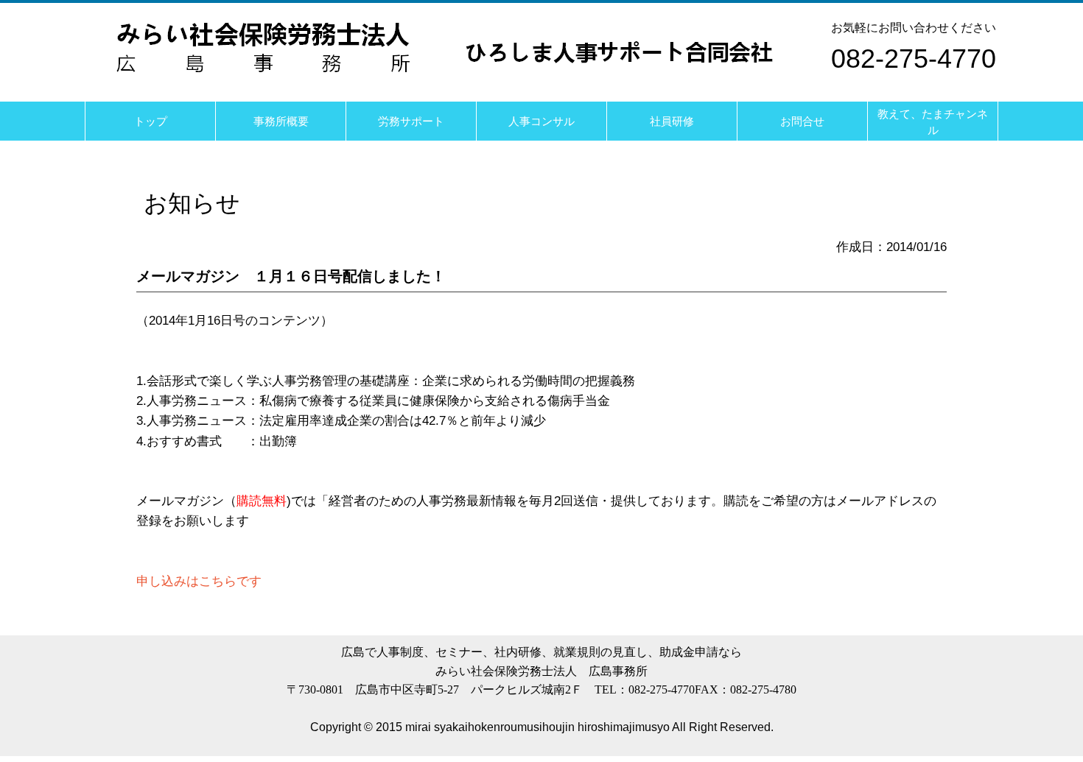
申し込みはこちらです (199, 581)
